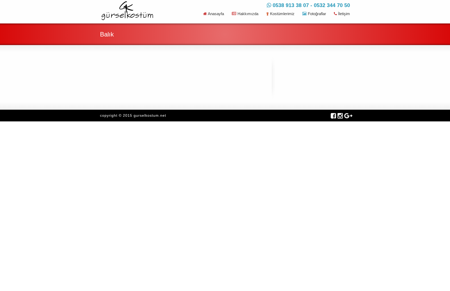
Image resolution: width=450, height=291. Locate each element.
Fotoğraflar (317, 13)
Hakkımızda (248, 13)
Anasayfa (216, 13)
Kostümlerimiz (282, 13)
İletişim (344, 13)
